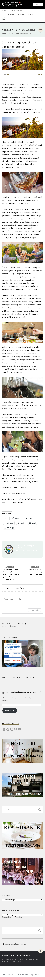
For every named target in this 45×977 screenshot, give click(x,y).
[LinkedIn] (4, 728)
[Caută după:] (22, 809)
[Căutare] (39, 809)
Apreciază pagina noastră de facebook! (18, 677)
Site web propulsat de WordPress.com (17, 959)
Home (4, 11)
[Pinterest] (15, 728)
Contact (30, 14)
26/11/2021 (10, 74)
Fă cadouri (38, 5)
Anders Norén (17, 961)
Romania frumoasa (16, 11)
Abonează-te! (10, 710)
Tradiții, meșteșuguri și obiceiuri (13, 14)
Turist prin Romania (18, 30)
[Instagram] (11, 728)
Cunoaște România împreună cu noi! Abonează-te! (22, 693)
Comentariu (34, 610)
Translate (18, 917)
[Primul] (40, 951)
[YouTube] (19, 728)
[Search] (4, 19)
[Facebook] (8, 728)
